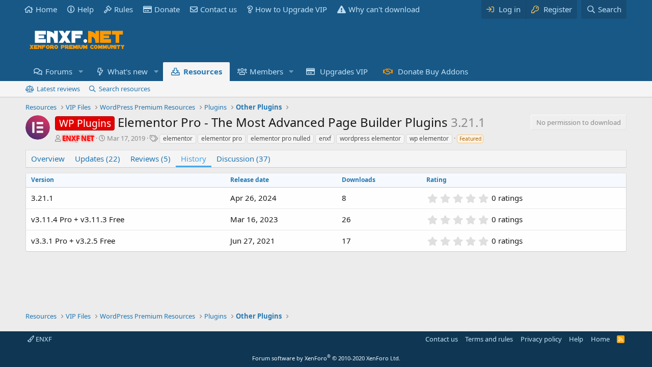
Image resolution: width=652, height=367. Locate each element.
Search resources (124, 88)
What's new (127, 71)
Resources (202, 71)
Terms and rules (489, 339)
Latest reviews (58, 88)
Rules (123, 9)
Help (85, 9)
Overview (48, 158)
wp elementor (429, 138)
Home (46, 9)
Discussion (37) (243, 158)
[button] (80, 71)
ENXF (43, 339)
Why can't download (384, 9)
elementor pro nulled (280, 138)
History (193, 158)
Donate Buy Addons (433, 71)
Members (266, 71)
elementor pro (221, 138)
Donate (167, 9)
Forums (58, 71)
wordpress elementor (370, 138)
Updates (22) (97, 158)
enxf (325, 138)
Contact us (218, 9)
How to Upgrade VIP (291, 9)
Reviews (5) (150, 158)
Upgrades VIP (344, 71)
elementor (178, 138)
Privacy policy (541, 339)
